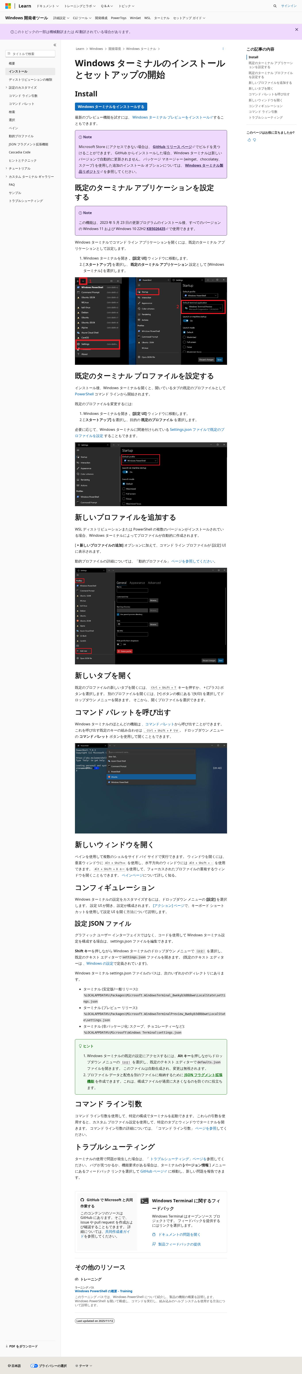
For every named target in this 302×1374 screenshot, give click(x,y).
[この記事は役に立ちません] (254, 139)
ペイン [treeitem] (13, 128)
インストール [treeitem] (18, 71)
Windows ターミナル (141, 49)
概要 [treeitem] (12, 63)
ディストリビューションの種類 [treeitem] (30, 79)
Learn (80, 49)
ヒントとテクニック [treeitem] (23, 160)
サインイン (289, 6)
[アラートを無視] (296, 29)
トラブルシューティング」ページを (178, 1158)
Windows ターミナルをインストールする (111, 106)
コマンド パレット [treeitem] (21, 103)
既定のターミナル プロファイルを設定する (271, 75)
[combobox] (30, 53)
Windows (96, 49)
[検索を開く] (275, 6)
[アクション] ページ (168, 905)
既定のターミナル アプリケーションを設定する (271, 65)
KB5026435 (156, 228)
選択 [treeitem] (12, 120)
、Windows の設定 (98, 963)
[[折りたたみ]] (55, 45)
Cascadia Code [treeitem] (20, 152)
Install (253, 57)
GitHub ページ (152, 1171)
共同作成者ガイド (105, 1234)
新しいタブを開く (261, 88)
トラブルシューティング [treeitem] (26, 201)
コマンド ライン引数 (263, 111)
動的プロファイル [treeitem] (21, 136)
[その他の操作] (223, 49)
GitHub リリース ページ (172, 146)
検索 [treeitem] (12, 112)
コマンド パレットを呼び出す (269, 94)
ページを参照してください (192, 561)
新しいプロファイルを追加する (270, 82)
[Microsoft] (8, 6)
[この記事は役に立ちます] (249, 139)
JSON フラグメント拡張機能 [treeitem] (28, 144)
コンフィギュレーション (266, 106)
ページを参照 (205, 1128)
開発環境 (115, 49)
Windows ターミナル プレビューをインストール (171, 117)
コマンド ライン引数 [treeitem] (23, 96)
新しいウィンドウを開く (266, 100)
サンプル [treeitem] (15, 193)
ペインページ (132, 875)
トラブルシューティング (266, 117)
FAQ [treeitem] (12, 184)
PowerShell (84, 394)
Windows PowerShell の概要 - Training (103, 1291)
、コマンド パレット (158, 724)
